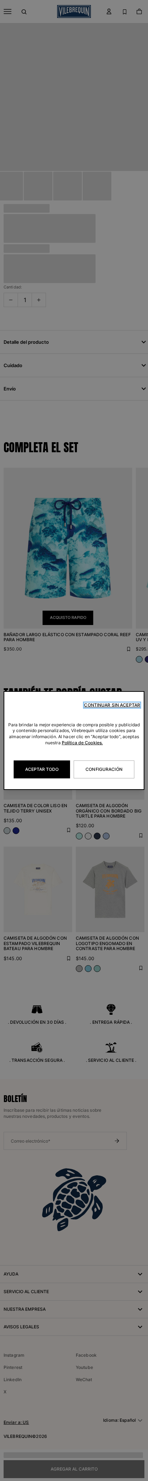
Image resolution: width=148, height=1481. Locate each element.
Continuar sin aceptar (112, 705)
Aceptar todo (42, 769)
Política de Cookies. (82, 742)
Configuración (103, 769)
